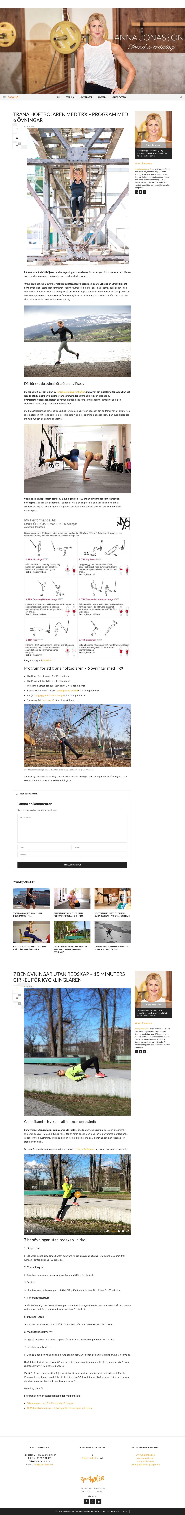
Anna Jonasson (143, 163)
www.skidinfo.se (145, 1461)
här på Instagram (85, 1149)
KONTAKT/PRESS (119, 97)
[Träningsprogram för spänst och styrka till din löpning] (113, 932)
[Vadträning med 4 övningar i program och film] (31, 898)
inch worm (48, 700)
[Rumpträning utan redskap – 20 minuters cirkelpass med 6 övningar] (72, 932)
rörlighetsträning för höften (71, 392)
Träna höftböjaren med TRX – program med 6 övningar (70, 117)
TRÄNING (70, 97)
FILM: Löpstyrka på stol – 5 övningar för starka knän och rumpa (59, 1408)
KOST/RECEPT (86, 97)
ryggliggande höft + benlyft (49, 695)
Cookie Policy (113, 1511)
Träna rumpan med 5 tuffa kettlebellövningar (50, 1403)
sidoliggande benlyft (67, 690)
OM (58, 97)
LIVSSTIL (102, 97)
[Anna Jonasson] (92, 53)
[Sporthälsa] (12, 97)
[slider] (64, 1231)
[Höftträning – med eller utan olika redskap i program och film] (113, 898)
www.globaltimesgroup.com (145, 1464)
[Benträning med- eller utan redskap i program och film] (72, 898)
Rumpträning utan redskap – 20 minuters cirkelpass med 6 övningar (70, 949)
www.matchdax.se (145, 1454)
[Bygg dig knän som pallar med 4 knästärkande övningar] (31, 932)
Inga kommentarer (28, 794)
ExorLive (46, 660)
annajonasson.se (142, 169)
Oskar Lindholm (90, 1458)
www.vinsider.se (145, 1458)
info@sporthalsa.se (43, 1464)
